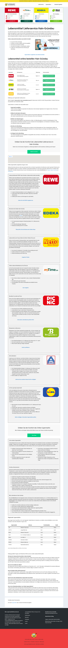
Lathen (26, 621)
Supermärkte (48, 4)
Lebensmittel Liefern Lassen (29, 639)
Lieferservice (41, 4)
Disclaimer (33, 641)
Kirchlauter (27, 613)
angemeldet (14, 602)
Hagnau (48, 170)
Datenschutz (42, 641)
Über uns (28, 641)
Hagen (52, 170)
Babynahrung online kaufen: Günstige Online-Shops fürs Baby (53, 622)
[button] (34, 54)
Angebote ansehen (49, 76)
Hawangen (27, 619)
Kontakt (25, 641)
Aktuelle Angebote (58, 4)
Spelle (26, 623)
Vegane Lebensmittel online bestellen (52, 619)
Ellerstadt (27, 617)
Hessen (20, 215)
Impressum (37, 641)
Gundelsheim (10, 171)
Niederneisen (27, 615)
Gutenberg (55, 170)
